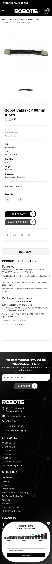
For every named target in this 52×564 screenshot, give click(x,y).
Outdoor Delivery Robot (12, 465)
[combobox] (25, 550)
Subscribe (26, 555)
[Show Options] (43, 550)
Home (4, 19)
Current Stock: (13, 186)
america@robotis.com (16, 416)
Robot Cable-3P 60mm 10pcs (17, 22)
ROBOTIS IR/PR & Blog (11, 511)
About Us (6, 500)
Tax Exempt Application (12, 496)
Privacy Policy (8, 488)
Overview (25, 251)
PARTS (13, 19)
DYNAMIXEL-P (8, 454)
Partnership (7, 503)
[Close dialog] (48, 523)
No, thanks (26, 560)
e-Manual (6, 485)
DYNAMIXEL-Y (8, 450)
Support (5, 481)
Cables (22, 19)
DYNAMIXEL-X (8, 447)
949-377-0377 (12, 421)
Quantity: (9, 194)
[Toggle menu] (4, 11)
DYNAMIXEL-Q (8, 443)
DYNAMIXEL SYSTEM (11, 461)
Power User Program (10, 507)
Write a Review (11, 136)
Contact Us (7, 477)
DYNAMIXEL (7, 458)
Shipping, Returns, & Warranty (15, 492)
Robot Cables (33, 19)
